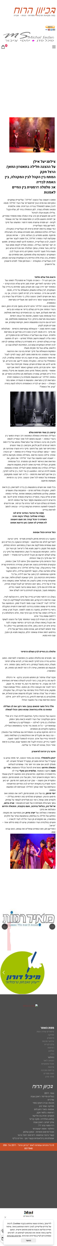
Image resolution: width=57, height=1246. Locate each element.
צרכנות (51, 1067)
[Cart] (3, 47)
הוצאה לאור (48, 1060)
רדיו (52, 1054)
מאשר (28, 1240)
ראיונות (51, 1047)
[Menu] (54, 47)
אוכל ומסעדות (47, 1063)
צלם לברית (49, 1044)
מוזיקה (51, 1034)
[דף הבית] (34, 12)
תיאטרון (50, 1038)
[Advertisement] (28, 81)
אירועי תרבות (48, 1041)
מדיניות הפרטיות (14, 1235)
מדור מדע (49, 1076)
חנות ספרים (49, 1073)
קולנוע (51, 1050)
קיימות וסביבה (47, 1070)
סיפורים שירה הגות (45, 1031)
